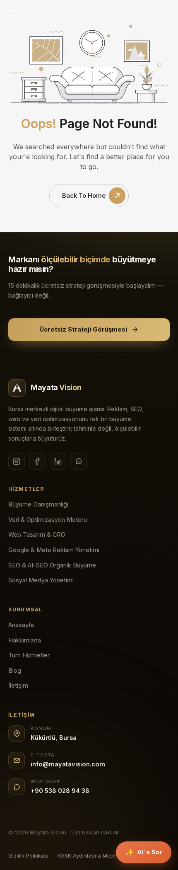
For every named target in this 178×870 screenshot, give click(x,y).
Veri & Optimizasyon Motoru (47, 519)
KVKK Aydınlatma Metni (87, 855)
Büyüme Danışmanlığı (38, 504)
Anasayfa (21, 624)
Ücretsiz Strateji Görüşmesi (83, 329)
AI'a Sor (143, 852)
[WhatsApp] (78, 461)
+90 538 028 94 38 (60, 790)
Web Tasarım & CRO (36, 534)
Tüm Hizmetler (29, 655)
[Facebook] (37, 461)
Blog (14, 670)
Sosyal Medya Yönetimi (41, 580)
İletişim (18, 685)
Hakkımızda (24, 640)
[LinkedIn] (58, 461)
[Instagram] (16, 461)
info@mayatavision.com (68, 764)
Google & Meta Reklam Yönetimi (53, 549)
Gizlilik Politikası (28, 855)
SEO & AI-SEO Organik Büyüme (52, 565)
